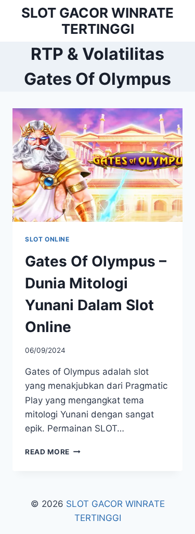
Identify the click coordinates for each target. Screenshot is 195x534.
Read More (53, 452)
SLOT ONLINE (47, 239)
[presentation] (97, 165)
